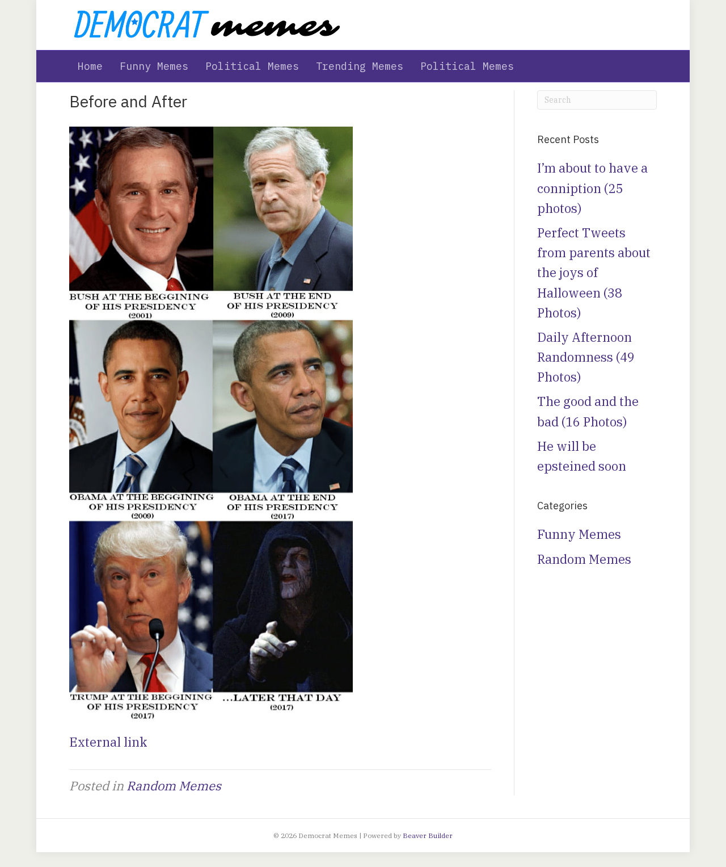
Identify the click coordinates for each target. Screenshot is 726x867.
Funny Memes (154, 66)
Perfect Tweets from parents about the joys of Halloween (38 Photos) (594, 272)
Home (90, 66)
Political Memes (252, 66)
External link (108, 742)
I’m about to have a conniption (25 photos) (592, 188)
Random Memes (173, 785)
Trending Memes (359, 66)
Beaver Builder (428, 835)
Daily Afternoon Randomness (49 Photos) (586, 357)
